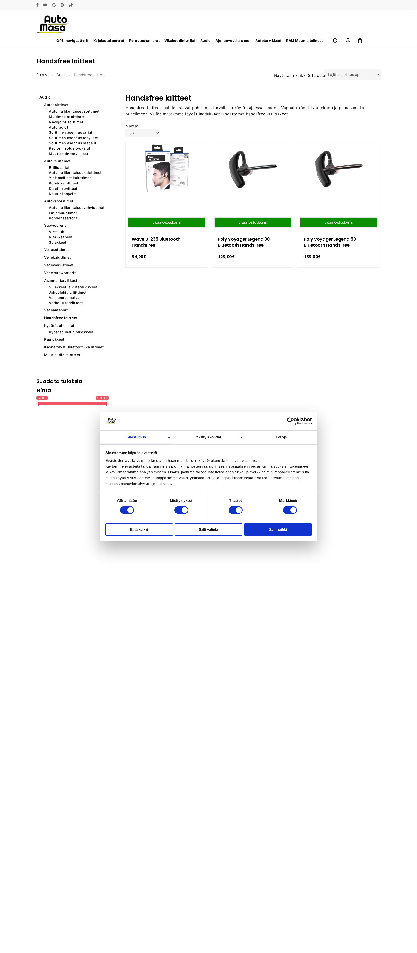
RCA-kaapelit (60, 237)
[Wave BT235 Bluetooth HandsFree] (167, 168)
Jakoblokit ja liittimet (68, 292)
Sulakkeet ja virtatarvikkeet (73, 287)
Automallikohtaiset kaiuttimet (75, 173)
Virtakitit (56, 232)
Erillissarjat (59, 167)
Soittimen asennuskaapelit (72, 143)
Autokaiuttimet (57, 161)
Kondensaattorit (63, 218)
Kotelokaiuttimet (63, 183)
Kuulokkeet (54, 339)
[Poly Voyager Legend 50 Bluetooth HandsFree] (339, 168)
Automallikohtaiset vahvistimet (76, 208)
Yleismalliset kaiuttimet (70, 178)
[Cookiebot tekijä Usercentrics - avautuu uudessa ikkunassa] (291, 421)
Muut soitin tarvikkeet (68, 154)
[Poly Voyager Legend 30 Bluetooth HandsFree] (253, 168)
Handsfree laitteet (61, 318)
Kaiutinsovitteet (63, 189)
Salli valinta (208, 530)
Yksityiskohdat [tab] (208, 437)
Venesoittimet (56, 250)
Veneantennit (56, 310)
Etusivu (43, 75)
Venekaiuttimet (57, 257)
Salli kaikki (278, 530)
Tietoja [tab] (281, 437)
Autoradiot (58, 127)
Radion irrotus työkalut (69, 148)
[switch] (181, 510)
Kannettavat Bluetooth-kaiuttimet (74, 347)
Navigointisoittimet (66, 122)
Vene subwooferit (60, 273)
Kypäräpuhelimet (59, 325)
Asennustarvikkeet (60, 281)
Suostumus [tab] (136, 437)
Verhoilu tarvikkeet (66, 303)
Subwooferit (55, 225)
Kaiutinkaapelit (62, 194)
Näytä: (131, 126)
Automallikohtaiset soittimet (74, 111)
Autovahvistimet (58, 201)
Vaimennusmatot (64, 298)
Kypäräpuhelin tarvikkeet (71, 332)
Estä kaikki (139, 530)
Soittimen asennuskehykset (73, 138)
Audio (61, 75)
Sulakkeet (57, 242)
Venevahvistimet (59, 265)
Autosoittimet (56, 105)
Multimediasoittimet (67, 117)
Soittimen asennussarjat (70, 132)
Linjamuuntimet (63, 213)
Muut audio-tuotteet (62, 355)
